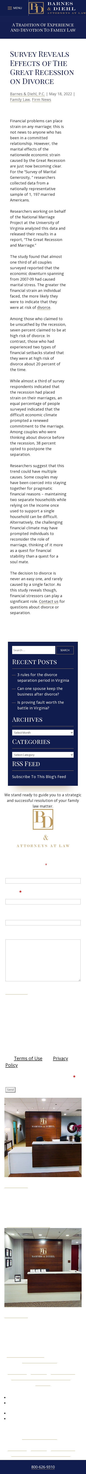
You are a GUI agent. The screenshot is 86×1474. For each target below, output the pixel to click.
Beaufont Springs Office (28, 1225)
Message (15, 934)
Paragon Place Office (25, 1355)
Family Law (20, 99)
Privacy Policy (63, 1372)
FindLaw (42, 1383)
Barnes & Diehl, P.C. (27, 93)
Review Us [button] (19, 1390)
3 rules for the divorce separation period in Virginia (43, 677)
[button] (14, 8)
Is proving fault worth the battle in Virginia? (40, 705)
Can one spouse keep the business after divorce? (40, 691)
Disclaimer (16, 991)
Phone (12, 913)
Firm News (41, 99)
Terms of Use (28, 1058)
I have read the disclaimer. (43, 1077)
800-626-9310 (43, 1466)
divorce (43, 307)
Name (12, 871)
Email (13, 892)
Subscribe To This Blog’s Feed (39, 776)
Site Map (39, 1372)
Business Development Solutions (40, 1377)
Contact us (48, 601)
